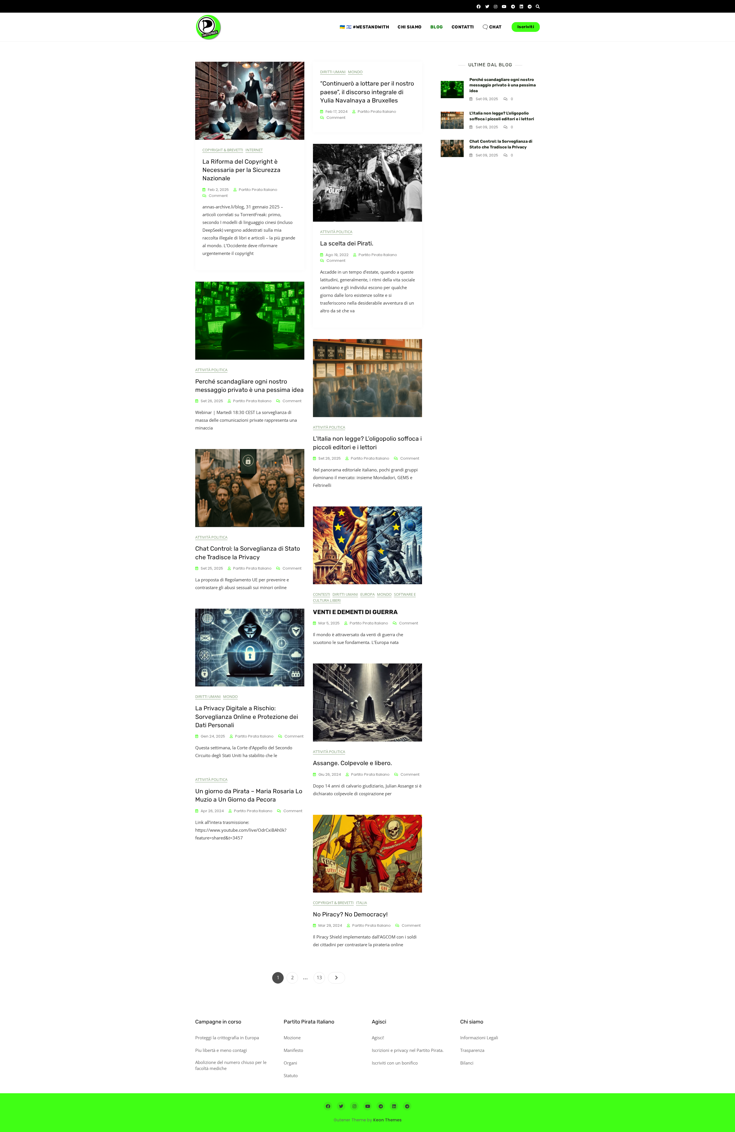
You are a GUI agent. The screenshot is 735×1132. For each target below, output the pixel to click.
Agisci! (378, 1037)
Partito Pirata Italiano (258, 189)
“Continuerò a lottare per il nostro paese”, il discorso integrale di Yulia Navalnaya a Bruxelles (367, 92)
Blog (436, 27)
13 (320, 977)
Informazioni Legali (479, 1037)
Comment (218, 196)
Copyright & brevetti (222, 149)
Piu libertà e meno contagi (221, 1050)
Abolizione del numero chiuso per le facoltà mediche (230, 1065)
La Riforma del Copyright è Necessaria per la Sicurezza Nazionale (241, 170)
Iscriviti (525, 26)
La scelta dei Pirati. (346, 243)
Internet (254, 149)
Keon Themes (387, 1120)
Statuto (291, 1075)
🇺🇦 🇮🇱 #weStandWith (364, 27)
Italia (361, 902)
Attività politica (336, 231)
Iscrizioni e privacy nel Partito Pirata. (408, 1050)
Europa (367, 594)
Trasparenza (472, 1050)
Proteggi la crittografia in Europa (227, 1037)
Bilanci (466, 1063)
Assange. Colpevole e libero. (352, 763)
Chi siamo (410, 27)
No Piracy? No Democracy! (350, 914)
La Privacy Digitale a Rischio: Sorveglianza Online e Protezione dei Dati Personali (246, 717)
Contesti (321, 594)
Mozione (292, 1037)
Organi (290, 1063)
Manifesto (293, 1050)
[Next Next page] (336, 978)
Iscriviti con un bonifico (395, 1063)
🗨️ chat (492, 27)
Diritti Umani (333, 71)
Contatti (463, 27)
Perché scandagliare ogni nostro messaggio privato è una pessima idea (502, 85)
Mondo (355, 71)
